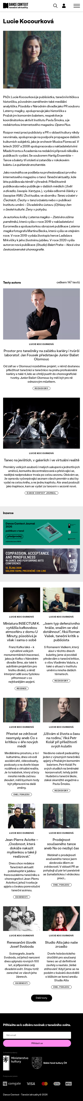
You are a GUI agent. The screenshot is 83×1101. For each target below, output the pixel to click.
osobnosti (21, 897)
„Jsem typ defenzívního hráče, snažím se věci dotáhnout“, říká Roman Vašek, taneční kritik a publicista (61, 631)
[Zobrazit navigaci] (77, 5)
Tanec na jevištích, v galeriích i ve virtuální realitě (41, 460)
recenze (21, 688)
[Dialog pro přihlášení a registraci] (63, 5)
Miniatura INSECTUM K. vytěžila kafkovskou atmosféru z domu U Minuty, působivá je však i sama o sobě (21, 631)
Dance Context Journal (41, 493)
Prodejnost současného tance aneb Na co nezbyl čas (61, 843)
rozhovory (41, 388)
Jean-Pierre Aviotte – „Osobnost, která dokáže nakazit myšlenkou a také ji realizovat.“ (21, 847)
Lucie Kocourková (41, 344)
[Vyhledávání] (55, 5)
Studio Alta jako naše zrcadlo (61, 944)
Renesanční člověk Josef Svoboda (21, 944)
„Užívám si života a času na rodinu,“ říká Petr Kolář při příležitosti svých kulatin (61, 739)
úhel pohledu (22, 794)
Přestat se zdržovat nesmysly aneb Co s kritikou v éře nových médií (21, 739)
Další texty (41, 997)
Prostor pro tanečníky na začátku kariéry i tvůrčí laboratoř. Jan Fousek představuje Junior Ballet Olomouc (41, 354)
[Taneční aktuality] (15, 6)
